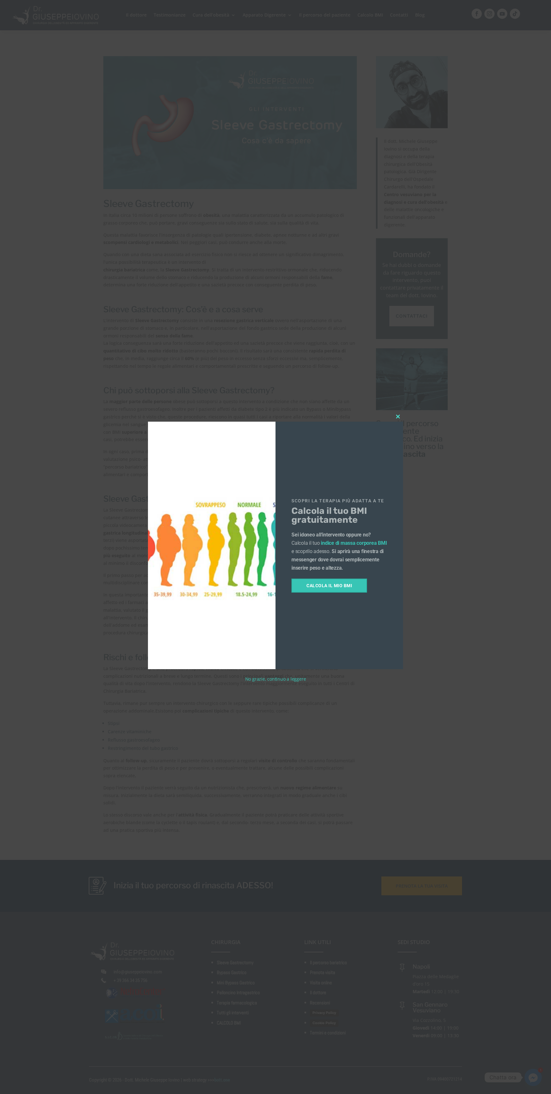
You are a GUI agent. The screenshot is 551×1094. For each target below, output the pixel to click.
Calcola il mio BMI (329, 585)
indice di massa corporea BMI (354, 543)
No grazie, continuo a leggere (275, 679)
